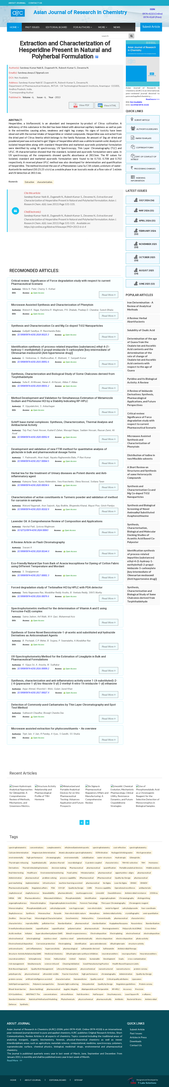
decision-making (59, 868)
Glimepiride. (135, 857)
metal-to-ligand (112, 908)
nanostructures (123, 969)
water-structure (104, 857)
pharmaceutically (104, 999)
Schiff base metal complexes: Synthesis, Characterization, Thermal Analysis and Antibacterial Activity (62, 423)
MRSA (11, 898)
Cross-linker (150, 928)
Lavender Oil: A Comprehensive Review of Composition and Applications (56, 521)
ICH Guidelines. (15, 994)
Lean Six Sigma (120, 883)
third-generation (143, 852)
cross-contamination (137, 959)
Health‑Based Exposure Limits (125, 964)
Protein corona (145, 984)
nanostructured (106, 969)
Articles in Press (138, 1037)
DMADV (143, 883)
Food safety (72, 872)
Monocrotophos (16, 908)
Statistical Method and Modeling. (43, 999)
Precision (139, 989)
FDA (53, 888)
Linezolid (100, 893)
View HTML (109, 105)
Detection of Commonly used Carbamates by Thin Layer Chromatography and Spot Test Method (63, 706)
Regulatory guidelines (125, 984)
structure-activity (136, 943)
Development (109, 959)
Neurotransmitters (148, 953)
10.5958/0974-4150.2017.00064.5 (33, 461)
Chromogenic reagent (138, 903)
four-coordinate (148, 908)
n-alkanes (146, 994)
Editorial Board (56, 27)
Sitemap (78, 1080)
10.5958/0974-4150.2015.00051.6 (33, 362)
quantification (110, 868)
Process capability (103, 888)
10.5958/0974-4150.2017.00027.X (33, 692)
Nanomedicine (80, 979)
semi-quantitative (150, 913)
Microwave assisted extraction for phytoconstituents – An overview (53, 728)
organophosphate (108, 898)
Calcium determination (19, 852)
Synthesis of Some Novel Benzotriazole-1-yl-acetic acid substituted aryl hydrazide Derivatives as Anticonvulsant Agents (63, 634)
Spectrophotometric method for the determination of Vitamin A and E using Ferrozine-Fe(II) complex (59, 610)
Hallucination (60, 959)
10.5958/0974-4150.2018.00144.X (33, 551)
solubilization (88, 857)
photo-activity (142, 938)
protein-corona (140, 969)
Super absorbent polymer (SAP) (49, 933)
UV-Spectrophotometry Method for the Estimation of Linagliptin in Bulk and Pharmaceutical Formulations (58, 658)
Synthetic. (24, 1004)
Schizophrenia (35, 959)
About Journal (17, 3)
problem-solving (49, 878)
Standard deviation (17, 999)
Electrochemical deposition (21, 943)
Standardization (65, 923)
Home (13, 27)
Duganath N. (51, 67)
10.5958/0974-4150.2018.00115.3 (33, 334)
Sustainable (95, 959)
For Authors (81, 27)
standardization (99, 923)
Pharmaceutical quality (18, 888)
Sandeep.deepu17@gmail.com (33, 72)
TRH (143, 862)
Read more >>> (153, 99)
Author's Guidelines (146, 129)
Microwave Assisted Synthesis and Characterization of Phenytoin (52, 304)
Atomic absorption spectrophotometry (75, 852)
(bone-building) (36, 989)
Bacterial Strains (134, 999)
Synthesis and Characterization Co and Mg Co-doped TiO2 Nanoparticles (57, 325)
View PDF (83, 105)
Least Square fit (132, 994)
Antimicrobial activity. (112, 913)
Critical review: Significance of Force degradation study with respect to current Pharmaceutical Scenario (60, 282)
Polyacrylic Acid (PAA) (132, 928)
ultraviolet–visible (51, 974)
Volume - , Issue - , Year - (41, 97)
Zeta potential (88, 984)
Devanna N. (83, 67)
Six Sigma (107, 883)
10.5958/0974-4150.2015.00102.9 (33, 509)
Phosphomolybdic (73, 898)
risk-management (16, 964)
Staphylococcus (15, 913)
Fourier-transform (70, 974)
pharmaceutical (93, 868)
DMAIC (133, 883)
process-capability (68, 878)
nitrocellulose (67, 994)
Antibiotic (119, 999)
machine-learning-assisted (70, 883)
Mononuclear (44, 913)
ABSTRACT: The (33, 994)
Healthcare (32, 872)
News (117, 27)
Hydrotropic (120, 857)
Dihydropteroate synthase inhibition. (82, 953)
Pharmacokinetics (32, 898)
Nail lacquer (98, 994)
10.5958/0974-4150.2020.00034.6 (33, 485)
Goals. (121, 959)
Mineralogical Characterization (48, 918)
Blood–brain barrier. (17, 989)
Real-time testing (16, 872)
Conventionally (104, 918)
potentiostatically (84, 938)
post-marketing (15, 883)
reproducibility (32, 923)
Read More (108, 295)
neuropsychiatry (129, 953)
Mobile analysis (153, 868)
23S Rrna (154, 893)
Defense (12, 1004)
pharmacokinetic (65, 893)
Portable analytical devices (131, 868)
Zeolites (12, 918)
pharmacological (70, 948)
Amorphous (94, 913)
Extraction (29, 182)
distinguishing (143, 898)
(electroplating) (33, 938)
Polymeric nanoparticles (43, 984)
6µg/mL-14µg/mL (71, 989)
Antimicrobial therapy (127, 948)
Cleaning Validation (71, 964)
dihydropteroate (117, 943)
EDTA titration (102, 852)
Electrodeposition (98, 933)
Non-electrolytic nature (75, 913)
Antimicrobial (151, 999)
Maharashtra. (88, 918)
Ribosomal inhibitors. (53, 898)
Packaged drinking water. (122, 852)
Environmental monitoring (52, 872)
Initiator (28, 933)
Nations (82, 959)
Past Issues (32, 27)
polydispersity (15, 974)
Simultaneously (34, 964)
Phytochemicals (68, 999)
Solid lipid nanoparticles (19, 984)
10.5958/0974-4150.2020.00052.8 (33, 437)
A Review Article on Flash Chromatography (38, 542)
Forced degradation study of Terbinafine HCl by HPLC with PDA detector (56, 587)
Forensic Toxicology (89, 903)
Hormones (153, 862)
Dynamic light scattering (68, 984)
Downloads (135, 1041)
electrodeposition (152, 933)
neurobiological (75, 862)
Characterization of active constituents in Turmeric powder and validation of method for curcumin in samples (64, 499)
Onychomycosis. (114, 994)
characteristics (111, 862)
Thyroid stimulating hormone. (35, 868)
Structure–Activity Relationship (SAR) (25, 953)
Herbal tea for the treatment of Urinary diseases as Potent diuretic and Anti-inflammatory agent (59, 474)
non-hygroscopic (76, 908)
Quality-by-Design (123, 878)
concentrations (36, 847)
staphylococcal (15, 893)
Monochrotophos (38, 903)
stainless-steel (50, 938)
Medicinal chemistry (54, 953)
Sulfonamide (108, 948)
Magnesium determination (43, 852)
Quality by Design (75, 888)
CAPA (89, 888)
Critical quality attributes (117, 979)
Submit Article (151, 26)
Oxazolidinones (114, 893)
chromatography (53, 857)
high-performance (35, 857)
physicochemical (88, 969)
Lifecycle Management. (67, 969)
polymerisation (74, 928)
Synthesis (30, 913)
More (102, 27)
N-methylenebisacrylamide (20, 928)
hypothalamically (39, 862)
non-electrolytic (95, 908)
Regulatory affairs (40, 888)
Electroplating (116, 933)
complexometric (54, 847)
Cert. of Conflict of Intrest (143, 158)
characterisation (63, 979)
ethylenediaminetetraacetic (77, 847)
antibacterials (145, 888)
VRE (19, 898)
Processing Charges (144, 168)
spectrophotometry (101, 847)
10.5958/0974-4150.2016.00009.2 (33, 668)
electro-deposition (104, 938)
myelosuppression (84, 893)
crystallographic (132, 913)
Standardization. (153, 923)
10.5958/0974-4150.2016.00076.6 (33, 596)
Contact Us (35, 3)
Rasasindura (136, 923)
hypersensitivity (52, 948)
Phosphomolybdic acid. (36, 908)
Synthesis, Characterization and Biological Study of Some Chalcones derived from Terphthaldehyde (63, 375)
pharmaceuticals (92, 928)
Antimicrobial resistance (135, 893)
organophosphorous (18, 903)
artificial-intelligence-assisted (39, 979)
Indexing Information (138, 179)
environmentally (16, 857)
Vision (47, 959)
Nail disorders (83, 994)
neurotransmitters (110, 953)
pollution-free (48, 923)
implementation (32, 883)
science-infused (52, 964)
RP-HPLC (116, 989)
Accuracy (127, 989)
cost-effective (119, 847)
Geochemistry (72, 918)
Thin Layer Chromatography (113, 903)
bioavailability (48, 893)
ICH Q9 (61, 888)
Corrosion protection (45, 943)
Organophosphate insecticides (63, 903)
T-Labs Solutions (147, 1082)
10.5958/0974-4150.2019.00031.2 (33, 386)
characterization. (45, 182)
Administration (15, 878)
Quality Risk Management (42, 969)
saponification (42, 928)
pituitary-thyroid (57, 862)
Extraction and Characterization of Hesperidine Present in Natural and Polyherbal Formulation (65, 50)
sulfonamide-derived (90, 948)
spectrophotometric (17, 847)
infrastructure (49, 883)
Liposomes (136, 979)
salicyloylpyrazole (58, 908)
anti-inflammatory (34, 948)
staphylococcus (32, 893)
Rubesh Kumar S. (67, 67)
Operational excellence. (125, 888)
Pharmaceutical (76, 868)
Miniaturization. (88, 872)
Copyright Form (144, 147)
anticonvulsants (16, 948)
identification (90, 898)
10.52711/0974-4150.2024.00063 (32, 530)
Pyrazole (57, 913)
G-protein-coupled (93, 862)
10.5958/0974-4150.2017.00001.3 (33, 575)
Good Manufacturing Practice (96, 964)
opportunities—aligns (124, 872)
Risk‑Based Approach (18, 969)
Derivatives (14, 868)
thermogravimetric (111, 928)
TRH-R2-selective (130, 862)
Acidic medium (15, 933)
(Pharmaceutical (87, 878)
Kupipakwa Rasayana (119, 923)
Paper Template (143, 138)
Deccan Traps (25, 918)
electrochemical (133, 933)
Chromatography (126, 898)
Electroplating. (65, 943)
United (72, 959)
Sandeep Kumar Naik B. (32, 67)
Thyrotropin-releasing (18, 862)
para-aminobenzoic (98, 943)
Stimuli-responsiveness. (76, 933)
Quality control (96, 979)
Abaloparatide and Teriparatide (95, 989)
